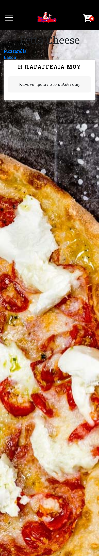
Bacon (10, 57)
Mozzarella (15, 51)
